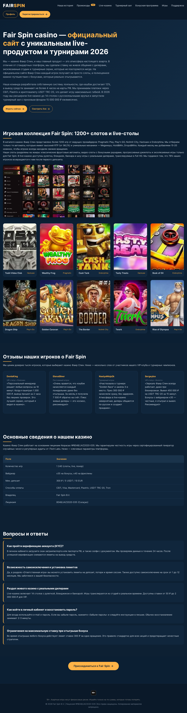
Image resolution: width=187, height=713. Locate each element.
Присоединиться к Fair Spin (92, 666)
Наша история (65, 5)
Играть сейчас (13, 108)
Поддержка (177, 5)
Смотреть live (39, 108)
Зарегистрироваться (33, 14)
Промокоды (85, 5)
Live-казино (105, 5)
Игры (165, 5)
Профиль (10, 14)
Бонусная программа (146, 5)
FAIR (14, 5)
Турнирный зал (123, 5)
